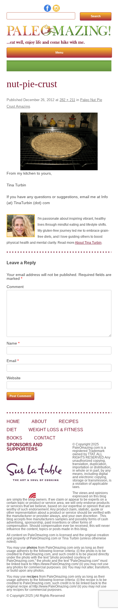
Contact (44, 438)
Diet (12, 429)
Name (13, 343)
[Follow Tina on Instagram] (56, 10)
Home (13, 421)
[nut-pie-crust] (59, 141)
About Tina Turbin (88, 243)
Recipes (68, 421)
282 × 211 (67, 100)
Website (14, 378)
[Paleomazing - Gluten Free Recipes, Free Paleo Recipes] (59, 36)
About (39, 421)
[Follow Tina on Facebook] (48, 10)
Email (13, 361)
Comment (15, 286)
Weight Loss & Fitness (56, 429)
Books (14, 438)
